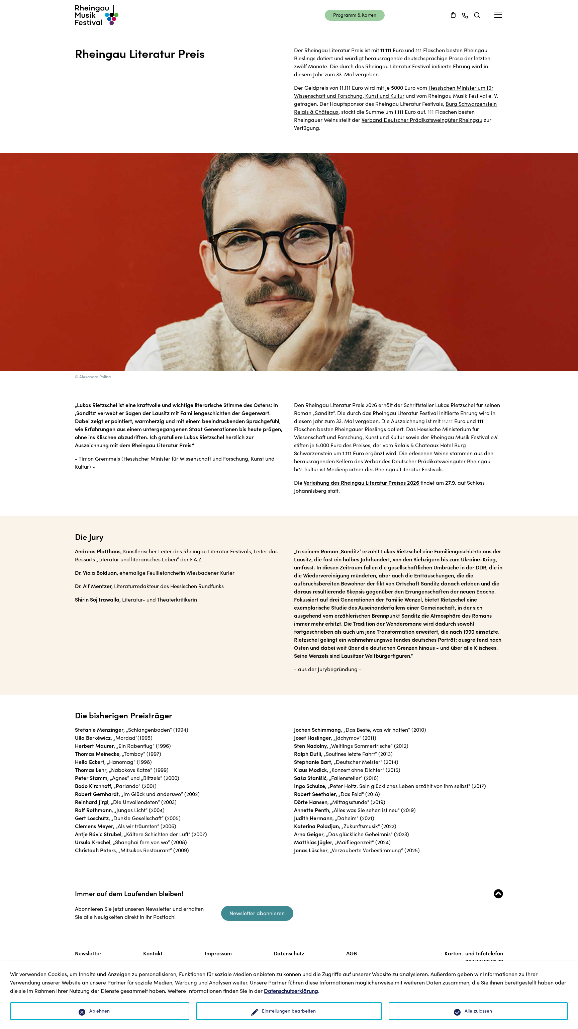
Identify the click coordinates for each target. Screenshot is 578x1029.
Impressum (218, 953)
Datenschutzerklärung (291, 990)
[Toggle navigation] (498, 15)
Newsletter (88, 953)
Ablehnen (99, 1011)
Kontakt (153, 953)
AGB (351, 953)
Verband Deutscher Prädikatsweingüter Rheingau (422, 119)
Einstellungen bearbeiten (289, 1011)
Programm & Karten (354, 15)
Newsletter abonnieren (257, 913)
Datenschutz (289, 953)
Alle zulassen (478, 1011)
